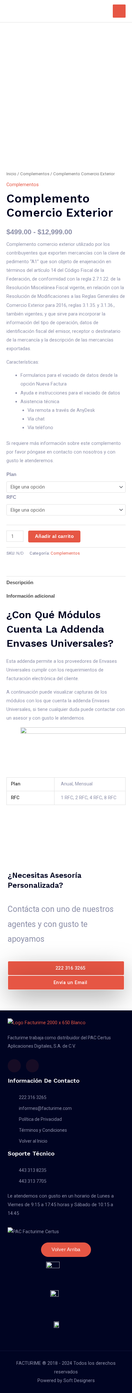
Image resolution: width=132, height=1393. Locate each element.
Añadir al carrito (54, 536)
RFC (11, 497)
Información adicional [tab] (30, 596)
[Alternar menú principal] (119, 10)
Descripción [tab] (19, 582)
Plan (11, 474)
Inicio (11, 173)
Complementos (34, 173)
